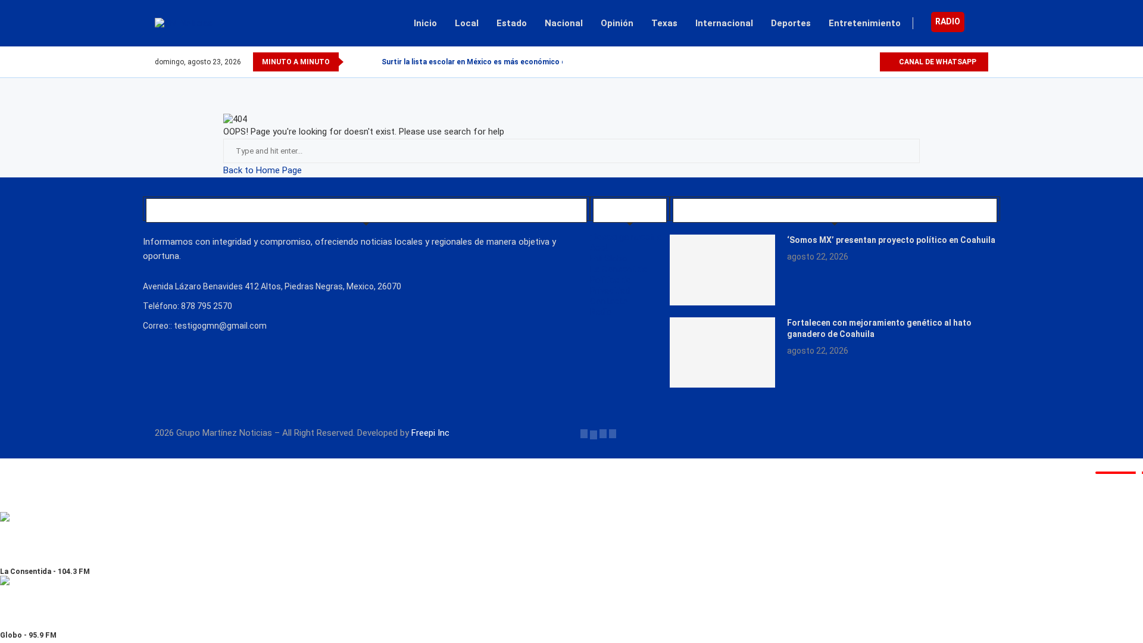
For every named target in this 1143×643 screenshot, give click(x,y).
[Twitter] (843, 62)
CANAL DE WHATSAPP (936, 62)
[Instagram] (856, 62)
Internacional (724, 23)
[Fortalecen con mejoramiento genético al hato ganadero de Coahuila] (723, 352)
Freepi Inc (430, 432)
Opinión (617, 23)
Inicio (425, 23)
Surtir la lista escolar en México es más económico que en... (486, 62)
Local (467, 23)
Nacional (564, 23)
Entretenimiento (865, 23)
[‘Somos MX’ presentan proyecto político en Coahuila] (723, 270)
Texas (664, 23)
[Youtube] (870, 62)
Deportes (791, 23)
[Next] (370, 61)
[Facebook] (829, 62)
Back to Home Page (262, 170)
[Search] (982, 23)
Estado (511, 23)
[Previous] (354, 61)
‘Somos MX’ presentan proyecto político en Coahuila (891, 240)
